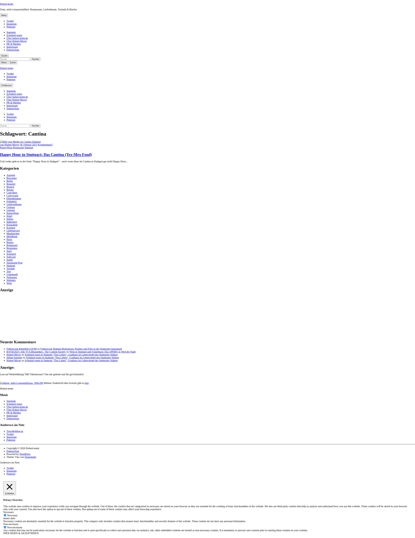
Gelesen (10, 207)
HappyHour (6, 147)
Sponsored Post (14, 262)
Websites (11, 280)
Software (11, 257)
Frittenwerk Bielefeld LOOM (21, 348)
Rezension (11, 248)
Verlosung (11, 277)
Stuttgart (28, 147)
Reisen (9, 242)
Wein (9, 283)
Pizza (9, 239)
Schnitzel (11, 254)
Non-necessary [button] (10, 524)
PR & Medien (13, 44)
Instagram (11, 24)
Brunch (10, 186)
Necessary (12, 515)
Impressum (12, 47)
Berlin (9, 181)
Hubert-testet (6, 4)
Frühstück (11, 201)
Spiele (9, 259)
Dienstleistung (13, 198)
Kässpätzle (12, 224)
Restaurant (18, 147)
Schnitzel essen (14, 35)
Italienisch (11, 222)
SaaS (9, 251)
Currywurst (12, 195)
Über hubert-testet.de (17, 38)
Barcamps (11, 178)
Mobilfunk (11, 236)
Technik (10, 268)
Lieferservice (13, 230)
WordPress (24, 454)
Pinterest (10, 26)
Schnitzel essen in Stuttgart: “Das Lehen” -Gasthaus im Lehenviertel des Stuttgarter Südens (71, 354)
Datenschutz (12, 49)
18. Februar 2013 (28, 144)
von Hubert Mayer (9, 144)
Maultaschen (12, 233)
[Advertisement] (24, 315)
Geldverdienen (14, 204)
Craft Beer (11, 192)
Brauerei (10, 184)
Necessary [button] (8, 512)
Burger (10, 189)
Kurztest (10, 227)
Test (8, 271)
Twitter (10, 21)
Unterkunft (12, 274)
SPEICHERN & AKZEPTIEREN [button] (21, 533)
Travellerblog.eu (14, 431)
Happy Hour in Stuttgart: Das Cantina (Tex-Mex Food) (46, 154)
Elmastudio (30, 457)
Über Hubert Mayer (16, 41)
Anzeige (10, 175)
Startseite (11, 32)
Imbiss (9, 219)
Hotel (9, 216)
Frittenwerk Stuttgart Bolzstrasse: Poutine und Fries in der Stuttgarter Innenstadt (81, 348)
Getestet (10, 210)
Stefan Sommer (14, 357)
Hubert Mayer (13, 354)
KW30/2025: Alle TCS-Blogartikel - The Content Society (36, 351)
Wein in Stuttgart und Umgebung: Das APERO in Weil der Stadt (102, 351)
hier (87, 383)
